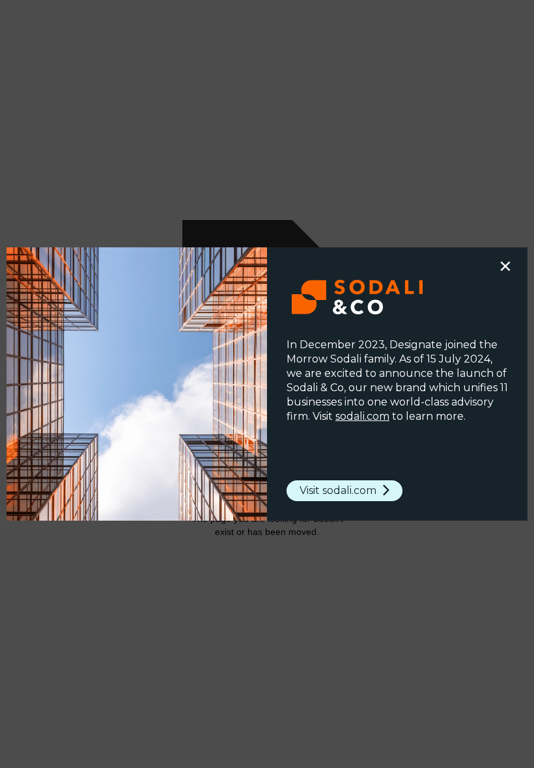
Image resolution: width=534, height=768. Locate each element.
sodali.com (362, 416)
